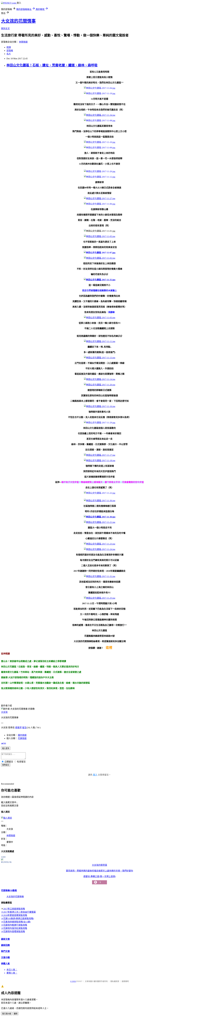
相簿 (8, 47)
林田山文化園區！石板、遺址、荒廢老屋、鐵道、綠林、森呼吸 (51, 65)
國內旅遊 (22, 735)
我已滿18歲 (6, 1014)
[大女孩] (2, 859)
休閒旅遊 (23, 42)
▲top (3, 743)
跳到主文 (5, 28)
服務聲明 (125, 981)
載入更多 (5, 748)
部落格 (9, 50)
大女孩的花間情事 (18, 21)
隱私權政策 (114, 981)
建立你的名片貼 (6, 862)
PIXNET (79, 981)
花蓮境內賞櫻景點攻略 (14, 931)
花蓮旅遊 (22, 738)
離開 (15, 1014)
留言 (24, 727)
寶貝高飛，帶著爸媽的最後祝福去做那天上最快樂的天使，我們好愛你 (99, 871)
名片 (8, 54)
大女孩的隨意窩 (99, 865)
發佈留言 (5, 765)
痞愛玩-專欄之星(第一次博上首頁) (99, 879)
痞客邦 (18, 727)
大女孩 (4, 712)
